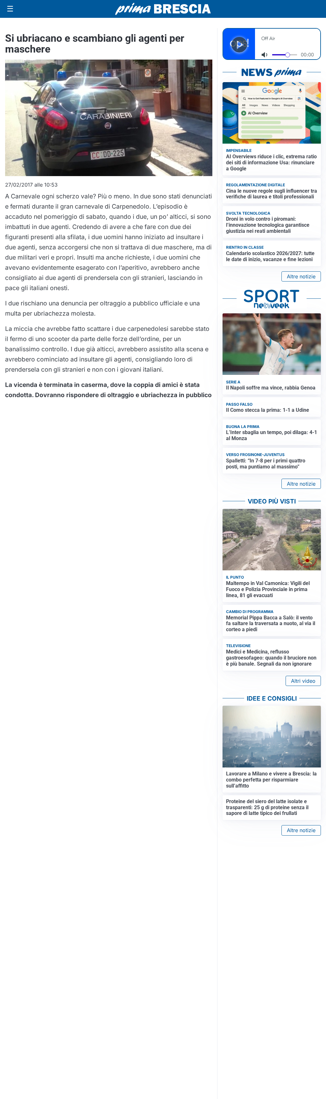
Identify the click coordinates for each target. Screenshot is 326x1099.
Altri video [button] (303, 681)
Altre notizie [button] (301, 276)
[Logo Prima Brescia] (163, 9)
